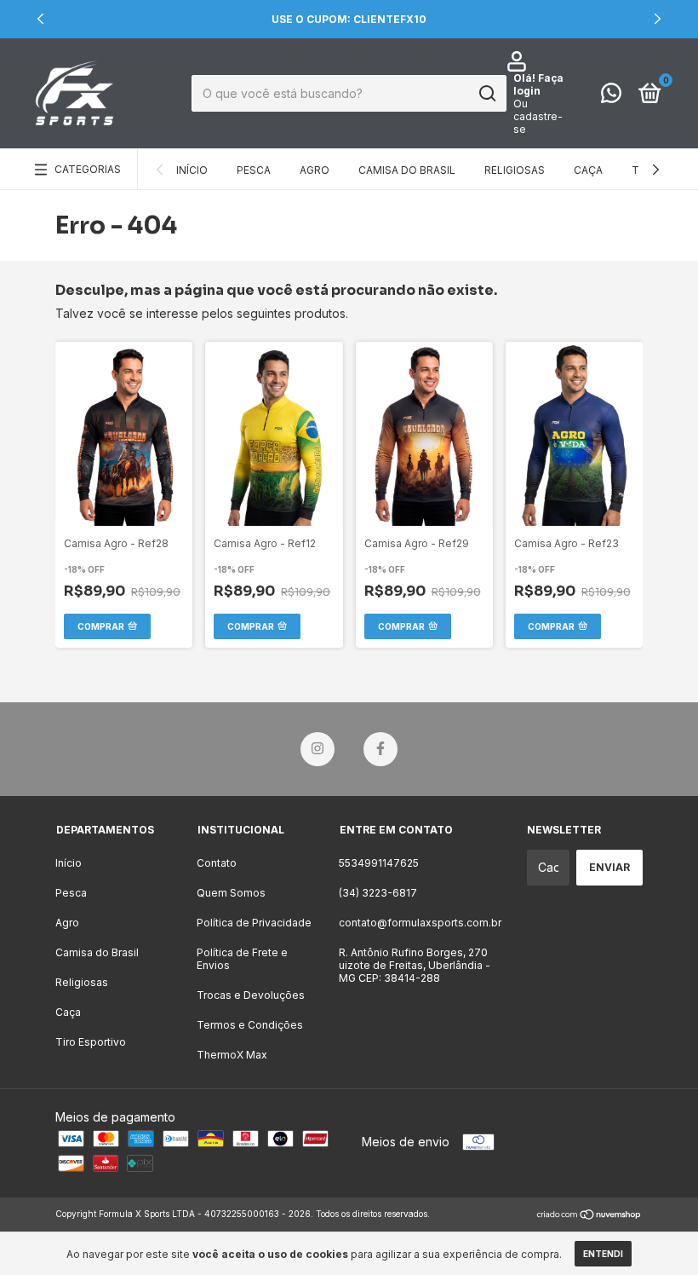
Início (192, 170)
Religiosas (514, 170)
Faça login (538, 84)
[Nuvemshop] (589, 1216)
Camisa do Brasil (406, 170)
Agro (314, 170)
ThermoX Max (232, 1054)
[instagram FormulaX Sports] (317, 749)
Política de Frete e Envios (242, 959)
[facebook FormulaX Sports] (380, 749)
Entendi (603, 1254)
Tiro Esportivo (90, 1042)
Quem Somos (231, 892)
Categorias (87, 169)
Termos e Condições (250, 1024)
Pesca (254, 170)
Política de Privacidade (254, 922)
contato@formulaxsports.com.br (420, 922)
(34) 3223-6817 (378, 892)
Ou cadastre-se (538, 116)
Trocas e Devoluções (251, 995)
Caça (588, 170)
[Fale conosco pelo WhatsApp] (611, 97)
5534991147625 (379, 863)
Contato (217, 863)
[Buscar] (486, 93)
